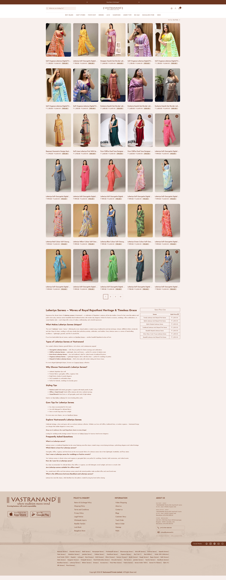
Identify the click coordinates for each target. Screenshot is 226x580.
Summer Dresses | (122, 557)
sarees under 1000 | (141, 563)
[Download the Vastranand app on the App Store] (18, 514)
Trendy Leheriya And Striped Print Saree (154, 318)
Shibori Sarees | (87, 563)
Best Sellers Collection (59, 398)
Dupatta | (73, 557)
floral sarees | (70, 565)
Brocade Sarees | (117, 560)
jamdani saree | (87, 554)
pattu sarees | (61, 554)
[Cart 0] (179, 8)
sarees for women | (155, 563)
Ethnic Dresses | (110, 557)
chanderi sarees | (74, 552)
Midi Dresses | (99, 557)
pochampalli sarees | (112, 552)
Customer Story (120, 516)
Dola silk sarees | (140, 552)
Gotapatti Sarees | (86, 560)
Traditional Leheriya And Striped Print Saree (154, 327)
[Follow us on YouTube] (218, 544)
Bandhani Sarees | (62, 563)
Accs (108, 15)
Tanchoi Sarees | (150, 560)
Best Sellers (69, 15)
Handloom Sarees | (163, 560)
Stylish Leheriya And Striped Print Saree (155, 321)
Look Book (77, 527)
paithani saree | (99, 554)
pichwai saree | (152, 552)
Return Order (120, 523)
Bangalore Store (148, 15)
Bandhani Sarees (80, 337)
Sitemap (118, 527)
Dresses (101, 15)
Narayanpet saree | (98, 552)
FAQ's (117, 531)
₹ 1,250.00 (174, 318)
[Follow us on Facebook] (207, 544)
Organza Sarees (78, 363)
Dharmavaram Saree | (126, 552)
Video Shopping (121, 502)
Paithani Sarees (84, 434)
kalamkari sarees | (73, 554)
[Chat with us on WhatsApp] (172, 8)
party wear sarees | (116, 563)
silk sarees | (61, 565)
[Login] (175, 8)
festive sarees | (128, 563)
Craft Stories (80, 15)
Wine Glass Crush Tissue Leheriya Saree (154, 334)
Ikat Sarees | (127, 560)
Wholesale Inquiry (80, 520)
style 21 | (166, 563)
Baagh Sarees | (144, 557)
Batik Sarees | (165, 557)
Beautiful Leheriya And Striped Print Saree (154, 337)
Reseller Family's (79, 523)
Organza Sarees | (126, 554)
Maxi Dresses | (89, 557)
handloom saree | (112, 554)
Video (159, 15)
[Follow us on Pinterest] (214, 544)
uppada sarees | (164, 552)
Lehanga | (81, 557)
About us (118, 506)
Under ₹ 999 (127, 15)
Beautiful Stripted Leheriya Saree (155, 331)
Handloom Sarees (72, 415)
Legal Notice (78, 516)
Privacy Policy (79, 513)
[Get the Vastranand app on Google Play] (41, 514)
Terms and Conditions (81, 509)
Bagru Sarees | (154, 557)
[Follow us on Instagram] (210, 544)
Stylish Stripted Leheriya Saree (154, 324)
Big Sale (137, 15)
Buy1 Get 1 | (137, 554)
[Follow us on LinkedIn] (222, 544)
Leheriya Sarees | (75, 563)
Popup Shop (92, 15)
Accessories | (104, 563)
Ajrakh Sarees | (133, 557)
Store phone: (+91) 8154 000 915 (164, 523)
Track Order (119, 520)
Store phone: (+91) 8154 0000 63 (164, 515)
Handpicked (117, 15)
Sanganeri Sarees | (73, 560)
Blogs (117, 513)
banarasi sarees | (62, 552)
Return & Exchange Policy (83, 502)
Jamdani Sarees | (138, 560)
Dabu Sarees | (61, 560)
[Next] (120, 296)
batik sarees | (86, 552)
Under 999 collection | (162, 554)
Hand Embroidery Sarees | (101, 560)
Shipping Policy (79, 506)
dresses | (96, 563)
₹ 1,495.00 (174, 334)
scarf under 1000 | (63, 557)
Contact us (119, 509)
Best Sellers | (148, 554)
